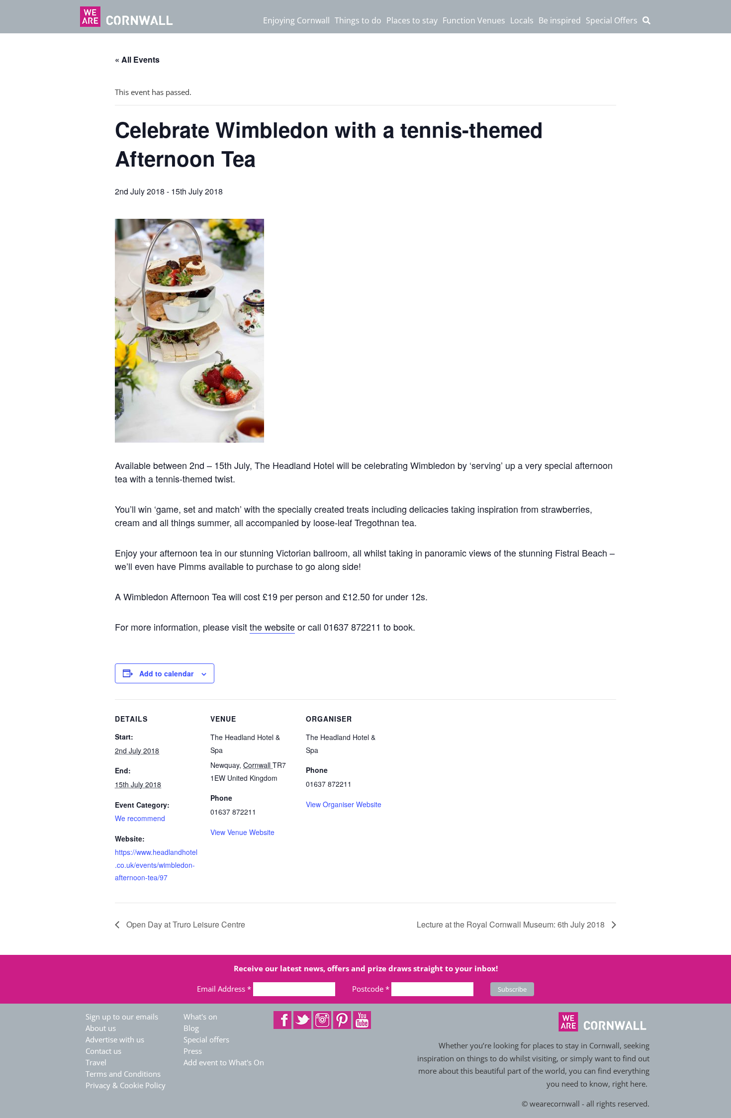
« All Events (137, 59)
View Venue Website (242, 832)
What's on (200, 1017)
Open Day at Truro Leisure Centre (184, 924)
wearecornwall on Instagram (322, 1020)
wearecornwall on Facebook (282, 1020)
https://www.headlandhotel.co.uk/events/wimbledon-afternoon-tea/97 (156, 864)
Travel (96, 1062)
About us (101, 1028)
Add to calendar (166, 673)
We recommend (140, 818)
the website (272, 626)
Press (192, 1051)
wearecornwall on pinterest (342, 1020)
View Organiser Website (343, 804)
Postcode (370, 989)
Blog (191, 1028)
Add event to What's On (223, 1062)
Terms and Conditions (123, 1074)
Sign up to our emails (122, 1017)
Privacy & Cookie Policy (126, 1085)
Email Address (224, 989)
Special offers (206, 1039)
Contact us (103, 1051)
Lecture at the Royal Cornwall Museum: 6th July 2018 (512, 924)
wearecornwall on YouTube (362, 1020)
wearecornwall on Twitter (302, 1020)
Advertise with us (115, 1039)
